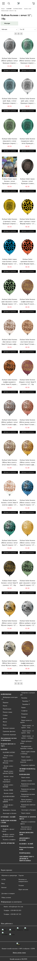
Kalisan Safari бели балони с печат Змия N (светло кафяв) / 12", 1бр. (9, 502)
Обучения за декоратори (9, 875)
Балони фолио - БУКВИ (8, 806)
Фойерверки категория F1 (9, 698)
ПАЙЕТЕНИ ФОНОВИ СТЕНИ (8, 821)
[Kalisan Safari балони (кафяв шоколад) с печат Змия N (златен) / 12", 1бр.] (27, 287)
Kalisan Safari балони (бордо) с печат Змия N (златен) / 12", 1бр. (27, 382)
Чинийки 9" (26, 704)
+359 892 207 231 (15, 914)
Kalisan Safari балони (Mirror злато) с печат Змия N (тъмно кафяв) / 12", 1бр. (27, 462)
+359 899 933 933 (15, 910)
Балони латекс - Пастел (8, 756)
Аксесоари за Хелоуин (28, 810)
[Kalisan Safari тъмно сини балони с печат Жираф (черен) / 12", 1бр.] (9, 247)
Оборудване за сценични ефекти (27, 818)
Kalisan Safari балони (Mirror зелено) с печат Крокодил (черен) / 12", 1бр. (27, 61)
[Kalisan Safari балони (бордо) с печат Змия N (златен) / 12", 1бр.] (27, 368)
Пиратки (5, 702)
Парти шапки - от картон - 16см (27, 726)
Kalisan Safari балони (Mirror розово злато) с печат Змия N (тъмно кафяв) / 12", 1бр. (27, 422)
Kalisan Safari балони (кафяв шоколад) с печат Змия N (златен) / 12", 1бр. (27, 301)
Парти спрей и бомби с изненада (27, 752)
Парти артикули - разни (26, 742)
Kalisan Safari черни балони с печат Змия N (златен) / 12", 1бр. (9, 583)
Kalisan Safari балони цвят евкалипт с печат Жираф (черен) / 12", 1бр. (9, 301)
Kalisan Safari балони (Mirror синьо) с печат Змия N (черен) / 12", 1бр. (27, 502)
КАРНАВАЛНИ (24, 774)
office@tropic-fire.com (16, 906)
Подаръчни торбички (28, 765)
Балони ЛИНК (8, 790)
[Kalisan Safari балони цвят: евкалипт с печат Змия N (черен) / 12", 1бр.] (27, 568)
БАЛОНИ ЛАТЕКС (9, 752)
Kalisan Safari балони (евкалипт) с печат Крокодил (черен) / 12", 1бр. (9, 141)
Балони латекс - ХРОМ (8, 767)
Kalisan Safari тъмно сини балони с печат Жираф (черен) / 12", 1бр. (9, 261)
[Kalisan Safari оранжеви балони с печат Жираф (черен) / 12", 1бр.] (27, 247)
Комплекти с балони (9, 810)
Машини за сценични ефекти (27, 823)
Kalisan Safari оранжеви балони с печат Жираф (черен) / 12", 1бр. (27, 261)
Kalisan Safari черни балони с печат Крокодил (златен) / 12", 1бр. (9, 181)
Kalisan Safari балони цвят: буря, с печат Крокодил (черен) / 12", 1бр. (9, 101)
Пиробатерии (7, 709)
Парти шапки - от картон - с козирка (27, 737)
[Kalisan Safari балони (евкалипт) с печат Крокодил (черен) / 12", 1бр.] (9, 126)
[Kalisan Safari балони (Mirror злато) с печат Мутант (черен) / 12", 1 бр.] (9, 608)
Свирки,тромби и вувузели (26, 761)
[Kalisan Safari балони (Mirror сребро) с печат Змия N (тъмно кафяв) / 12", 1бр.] (9, 408)
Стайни (5, 715)
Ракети (5, 705)
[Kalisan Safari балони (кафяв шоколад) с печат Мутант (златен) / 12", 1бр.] (27, 649)
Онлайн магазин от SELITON (18, 959)
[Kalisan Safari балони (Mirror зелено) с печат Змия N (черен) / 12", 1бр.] (9, 528)
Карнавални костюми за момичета (27, 785)
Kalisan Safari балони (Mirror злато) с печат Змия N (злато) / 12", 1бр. (27, 543)
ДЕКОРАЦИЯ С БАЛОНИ (24, 839)
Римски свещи (7, 712)
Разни (5, 725)
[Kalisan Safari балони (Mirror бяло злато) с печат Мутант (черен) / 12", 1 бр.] (9, 649)
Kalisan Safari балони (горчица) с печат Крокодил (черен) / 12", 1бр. (9, 221)
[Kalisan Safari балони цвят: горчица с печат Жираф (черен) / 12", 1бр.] (27, 207)
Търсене (21, 875)
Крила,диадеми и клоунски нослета (26, 800)
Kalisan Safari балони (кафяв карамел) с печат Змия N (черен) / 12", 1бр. (9, 382)
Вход (3, 883)
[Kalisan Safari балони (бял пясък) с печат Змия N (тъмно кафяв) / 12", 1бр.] (9, 327)
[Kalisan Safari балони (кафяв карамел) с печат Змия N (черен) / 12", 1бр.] (9, 368)
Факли (5, 722)
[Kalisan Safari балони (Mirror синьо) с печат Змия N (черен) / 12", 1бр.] (27, 488)
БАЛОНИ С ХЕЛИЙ (26, 844)
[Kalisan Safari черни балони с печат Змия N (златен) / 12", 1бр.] (9, 568)
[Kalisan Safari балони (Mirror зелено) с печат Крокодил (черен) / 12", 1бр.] (27, 46)
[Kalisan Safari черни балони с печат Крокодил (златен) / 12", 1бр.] (9, 167)
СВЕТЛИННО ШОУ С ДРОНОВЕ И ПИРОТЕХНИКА (26, 858)
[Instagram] (7, 918)
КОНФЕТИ (4, 826)
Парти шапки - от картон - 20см (27, 732)
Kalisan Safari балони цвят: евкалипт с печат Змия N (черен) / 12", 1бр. (27, 583)
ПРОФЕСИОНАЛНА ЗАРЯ (26, 833)
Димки (5, 718)
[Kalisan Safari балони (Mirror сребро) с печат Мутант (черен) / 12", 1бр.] (27, 608)
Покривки (24, 714)
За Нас (3, 879)
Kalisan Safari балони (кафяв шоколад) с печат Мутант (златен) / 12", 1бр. (27, 663)
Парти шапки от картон (26, 721)
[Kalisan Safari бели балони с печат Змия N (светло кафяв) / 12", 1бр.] (9, 488)
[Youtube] (12, 918)
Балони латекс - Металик (8, 762)
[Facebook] (3, 918)
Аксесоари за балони (9, 813)
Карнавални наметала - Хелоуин (28, 805)
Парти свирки (25, 757)
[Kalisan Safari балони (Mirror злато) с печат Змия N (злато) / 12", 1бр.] (27, 528)
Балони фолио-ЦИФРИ (8, 800)
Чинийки (24, 698)
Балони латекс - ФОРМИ (8, 786)
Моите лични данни (19, 952)
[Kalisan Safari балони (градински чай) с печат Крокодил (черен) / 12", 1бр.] (27, 126)
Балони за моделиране (6, 780)
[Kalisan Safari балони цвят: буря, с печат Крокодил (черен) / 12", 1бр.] (9, 86)
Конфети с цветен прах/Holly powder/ (8, 835)
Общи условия (6, 897)
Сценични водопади (9, 734)
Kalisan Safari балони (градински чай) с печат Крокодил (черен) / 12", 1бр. (27, 141)
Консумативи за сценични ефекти (26, 828)
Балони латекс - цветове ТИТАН (8, 772)
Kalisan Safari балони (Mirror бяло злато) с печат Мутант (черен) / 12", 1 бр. (9, 663)
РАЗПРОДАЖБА (24, 853)
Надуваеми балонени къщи (26, 848)
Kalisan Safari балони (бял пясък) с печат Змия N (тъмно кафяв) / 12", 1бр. (9, 342)
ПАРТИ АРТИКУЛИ (8, 843)
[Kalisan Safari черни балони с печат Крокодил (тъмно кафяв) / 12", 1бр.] (27, 167)
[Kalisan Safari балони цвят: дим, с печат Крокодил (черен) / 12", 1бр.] (27, 86)
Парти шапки (25, 777)
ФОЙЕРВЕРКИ (6, 694)
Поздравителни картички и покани (26, 747)
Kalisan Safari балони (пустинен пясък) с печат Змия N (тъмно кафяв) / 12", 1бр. (27, 342)
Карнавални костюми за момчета (27, 790)
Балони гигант (8, 793)
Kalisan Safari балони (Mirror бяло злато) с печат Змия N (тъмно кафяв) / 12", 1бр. (9, 462)
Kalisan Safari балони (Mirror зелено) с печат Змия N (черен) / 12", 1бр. (9, 543)
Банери (23, 717)
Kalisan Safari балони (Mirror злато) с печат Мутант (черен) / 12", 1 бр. (9, 623)
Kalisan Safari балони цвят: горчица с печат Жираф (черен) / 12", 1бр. (27, 221)
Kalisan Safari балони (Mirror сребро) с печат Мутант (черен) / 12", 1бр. (27, 623)
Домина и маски (26, 780)
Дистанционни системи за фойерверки (8, 739)
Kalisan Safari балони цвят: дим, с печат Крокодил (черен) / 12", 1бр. (27, 101)
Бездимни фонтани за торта (8, 745)
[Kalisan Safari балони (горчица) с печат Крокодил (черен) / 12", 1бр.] (9, 207)
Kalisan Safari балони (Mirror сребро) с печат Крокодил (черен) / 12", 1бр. (9, 61)
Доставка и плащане (8, 893)
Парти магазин (23, 889)
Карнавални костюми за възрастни (27, 795)
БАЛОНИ (4, 749)
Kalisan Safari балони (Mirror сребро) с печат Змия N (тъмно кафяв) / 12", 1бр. (9, 422)
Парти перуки (25, 813)
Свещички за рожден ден (27, 693)
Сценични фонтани (9, 731)
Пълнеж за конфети (9, 839)
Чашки (23, 707)
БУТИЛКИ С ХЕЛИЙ (8, 817)
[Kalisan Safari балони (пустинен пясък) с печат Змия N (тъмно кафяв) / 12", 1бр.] (27, 327)
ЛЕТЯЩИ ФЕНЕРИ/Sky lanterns (27, 770)
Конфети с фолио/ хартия (8, 830)
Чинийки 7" (26, 701)
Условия (21, 885)
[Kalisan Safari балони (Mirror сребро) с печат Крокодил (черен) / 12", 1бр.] (9, 46)
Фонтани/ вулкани (9, 728)
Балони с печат (9, 776)
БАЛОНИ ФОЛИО (9, 796)
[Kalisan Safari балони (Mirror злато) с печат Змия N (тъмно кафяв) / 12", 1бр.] (27, 448)
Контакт (4, 887)
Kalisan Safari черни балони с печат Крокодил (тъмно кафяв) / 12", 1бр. (27, 181)
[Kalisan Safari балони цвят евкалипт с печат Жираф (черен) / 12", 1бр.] (9, 287)
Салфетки (24, 711)
